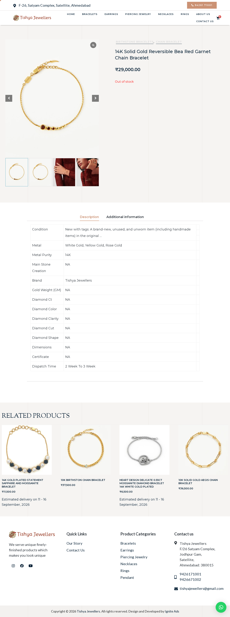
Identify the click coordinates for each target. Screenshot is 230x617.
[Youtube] (30, 566)
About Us (203, 14)
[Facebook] (22, 566)
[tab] (92, 217)
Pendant (127, 577)
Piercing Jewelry (138, 14)
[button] (202, 5)
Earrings (111, 14)
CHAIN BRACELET (169, 41)
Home (71, 14)
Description (89, 217)
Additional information (125, 217)
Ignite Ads (172, 611)
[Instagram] (13, 566)
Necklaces (166, 14)
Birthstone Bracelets (134, 41)
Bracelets (89, 14)
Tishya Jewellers (88, 611)
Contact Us (205, 21)
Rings (185, 14)
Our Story (74, 543)
